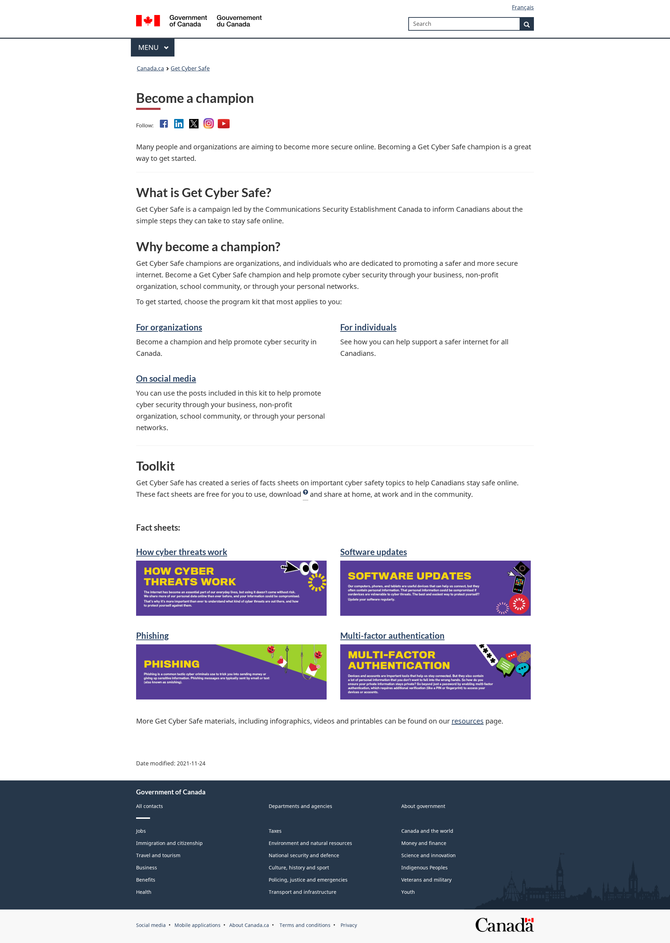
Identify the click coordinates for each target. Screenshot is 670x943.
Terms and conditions (304, 925)
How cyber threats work (181, 551)
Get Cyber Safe (190, 68)
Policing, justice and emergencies (308, 879)
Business (146, 867)
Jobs (141, 831)
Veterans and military (426, 879)
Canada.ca (150, 68)
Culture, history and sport (299, 867)
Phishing (152, 635)
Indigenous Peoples (424, 867)
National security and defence (304, 855)
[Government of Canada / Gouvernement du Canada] (199, 22)
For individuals (368, 327)
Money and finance (423, 843)
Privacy (348, 925)
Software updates (373, 551)
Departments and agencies (300, 806)
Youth (408, 892)
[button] (305, 494)
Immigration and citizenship (169, 843)
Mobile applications (197, 925)
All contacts (149, 806)
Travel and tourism (158, 855)
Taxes (275, 831)
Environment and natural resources (310, 843)
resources (468, 721)
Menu (149, 47)
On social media (166, 378)
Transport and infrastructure (302, 892)
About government (423, 806)
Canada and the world (427, 831)
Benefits (145, 879)
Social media (151, 925)
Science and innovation (428, 855)
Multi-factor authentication (392, 635)
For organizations (169, 327)
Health (143, 892)
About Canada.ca (249, 925)
